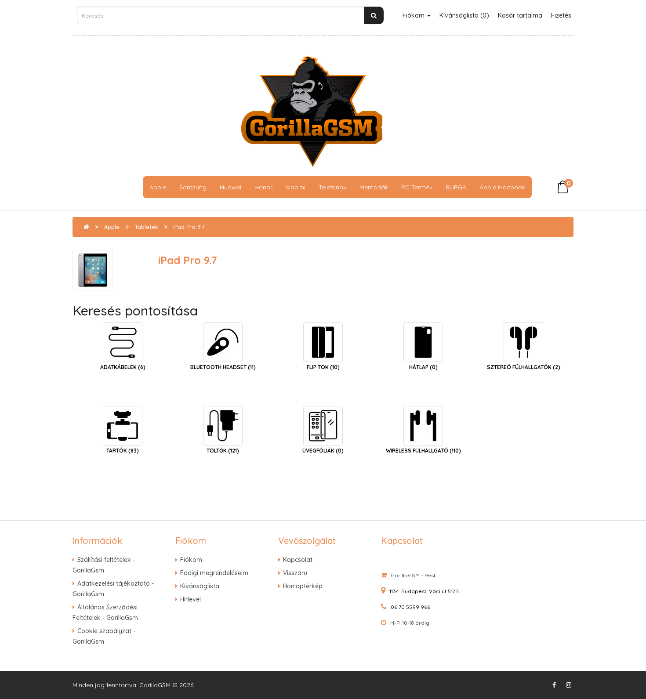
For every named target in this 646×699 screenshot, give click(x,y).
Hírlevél (190, 599)
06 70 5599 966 (410, 607)
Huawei (230, 187)
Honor (263, 187)
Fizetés (561, 15)
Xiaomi (295, 187)
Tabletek (146, 226)
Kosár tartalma (520, 15)
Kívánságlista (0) (464, 15)
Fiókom (414, 15)
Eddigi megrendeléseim (214, 573)
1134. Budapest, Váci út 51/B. (424, 591)
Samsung (193, 187)
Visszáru (295, 573)
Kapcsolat (297, 560)
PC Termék (416, 187)
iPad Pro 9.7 (189, 226)
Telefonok (332, 187)
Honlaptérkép (303, 586)
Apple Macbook (502, 187)
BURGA (456, 187)
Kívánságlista (199, 586)
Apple (157, 187)
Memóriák (373, 187)
